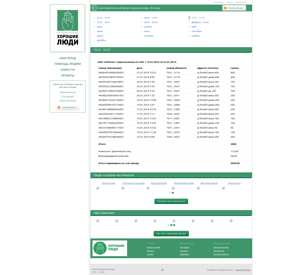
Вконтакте (241, 2)
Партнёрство (218, 251)
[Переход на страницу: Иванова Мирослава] (184, 188)
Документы (185, 247)
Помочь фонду (235, 7)
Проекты (67, 75)
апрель (148, 26)
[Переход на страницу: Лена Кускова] (108, 188)
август (100, 35)
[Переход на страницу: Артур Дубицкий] (159, 188)
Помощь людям (67, 64)
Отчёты (150, 254)
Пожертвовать (69, 107)
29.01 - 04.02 (151, 22)
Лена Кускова (108, 183)
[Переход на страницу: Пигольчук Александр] (133, 188)
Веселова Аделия (209, 183)
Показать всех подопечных (171, 201)
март (99, 26)
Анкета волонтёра (221, 247)
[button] (170, 193)
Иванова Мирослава (184, 183)
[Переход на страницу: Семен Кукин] (234, 188)
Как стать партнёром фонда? (171, 233)
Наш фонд (67, 58)
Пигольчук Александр (134, 183)
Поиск (230, 2)
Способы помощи (221, 254)
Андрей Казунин (243, 270)
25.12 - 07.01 (103, 17)
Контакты (219, 2)
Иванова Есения (68, 92)
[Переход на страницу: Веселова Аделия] (209, 188)
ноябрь (196, 35)
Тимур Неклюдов (67, 100)
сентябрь (197, 31)
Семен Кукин (234, 183)
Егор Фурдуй (67, 96)
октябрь (149, 35)
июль (147, 31)
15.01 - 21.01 (198, 17)
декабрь (101, 40)
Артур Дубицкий (159, 183)
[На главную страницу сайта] (68, 28)
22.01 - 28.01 (103, 22)
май (194, 26)
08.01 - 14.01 (151, 17)
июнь (100, 31)
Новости (68, 70)
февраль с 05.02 (200, 22)
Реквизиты (184, 254)
